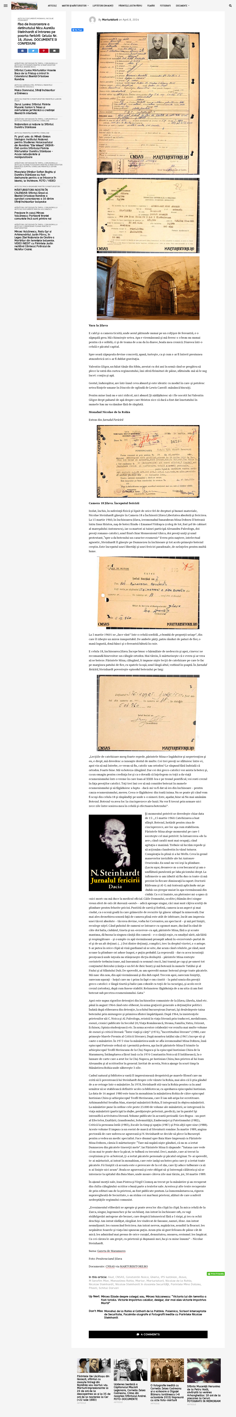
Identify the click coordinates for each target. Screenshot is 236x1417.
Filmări (151, 5)
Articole (52, 5)
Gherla (154, 1277)
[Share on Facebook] (22, 51)
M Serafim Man (99, 1280)
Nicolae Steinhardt (101, 1284)
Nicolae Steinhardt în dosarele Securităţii (142, 1284)
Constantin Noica (137, 1277)
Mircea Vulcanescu (43, 209)
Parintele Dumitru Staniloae (36, 121)
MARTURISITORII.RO (134, 1266)
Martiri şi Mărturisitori (74, 5)
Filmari (26, 165)
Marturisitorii (110, 19)
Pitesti (93, 1288)
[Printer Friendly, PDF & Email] (216, 1273)
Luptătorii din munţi (103, 5)
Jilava (182, 1277)
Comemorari (28, 226)
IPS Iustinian (169, 1277)
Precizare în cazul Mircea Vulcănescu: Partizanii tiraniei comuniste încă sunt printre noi (32, 215)
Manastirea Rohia (122, 1280)
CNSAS (110, 1266)
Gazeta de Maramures (111, 1251)
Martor (140, 1280)
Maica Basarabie (30, 186)
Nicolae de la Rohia (178, 1280)
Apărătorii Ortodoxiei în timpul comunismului (35, 63)
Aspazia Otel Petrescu (33, 85)
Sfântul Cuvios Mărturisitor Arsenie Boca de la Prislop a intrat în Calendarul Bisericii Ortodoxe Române (35, 75)
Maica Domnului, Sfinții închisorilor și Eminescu (34, 92)
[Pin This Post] (44, 51)
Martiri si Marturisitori (44, 65)
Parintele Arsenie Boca (24, 67)
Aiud (111, 1277)
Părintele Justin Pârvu (130, 5)
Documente (181, 5)
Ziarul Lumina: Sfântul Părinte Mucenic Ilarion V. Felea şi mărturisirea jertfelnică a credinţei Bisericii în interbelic (34, 109)
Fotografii (165, 5)
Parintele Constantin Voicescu (33, 86)
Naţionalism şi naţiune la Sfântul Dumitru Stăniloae (33, 126)
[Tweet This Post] (33, 51)
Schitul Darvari (109, 1288)
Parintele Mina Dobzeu (186, 1284)
